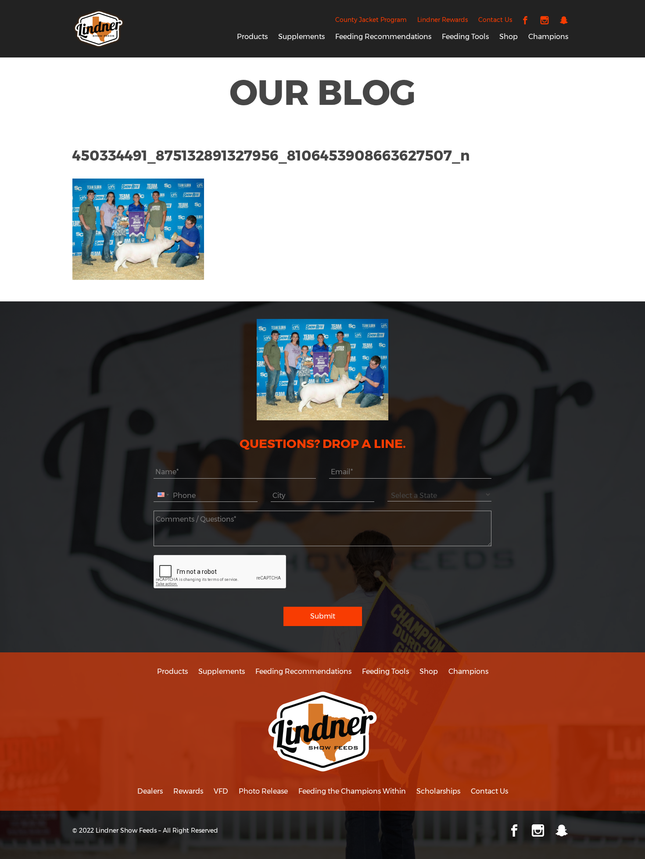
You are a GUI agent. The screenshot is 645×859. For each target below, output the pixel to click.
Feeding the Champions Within (352, 791)
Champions (548, 36)
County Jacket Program (371, 20)
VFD (221, 791)
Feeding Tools (465, 36)
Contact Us (495, 20)
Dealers (150, 791)
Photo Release (263, 791)
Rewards (188, 791)
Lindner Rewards (442, 20)
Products (252, 36)
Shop (508, 36)
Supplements (301, 36)
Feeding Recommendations (383, 36)
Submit (322, 616)
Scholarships (438, 791)
